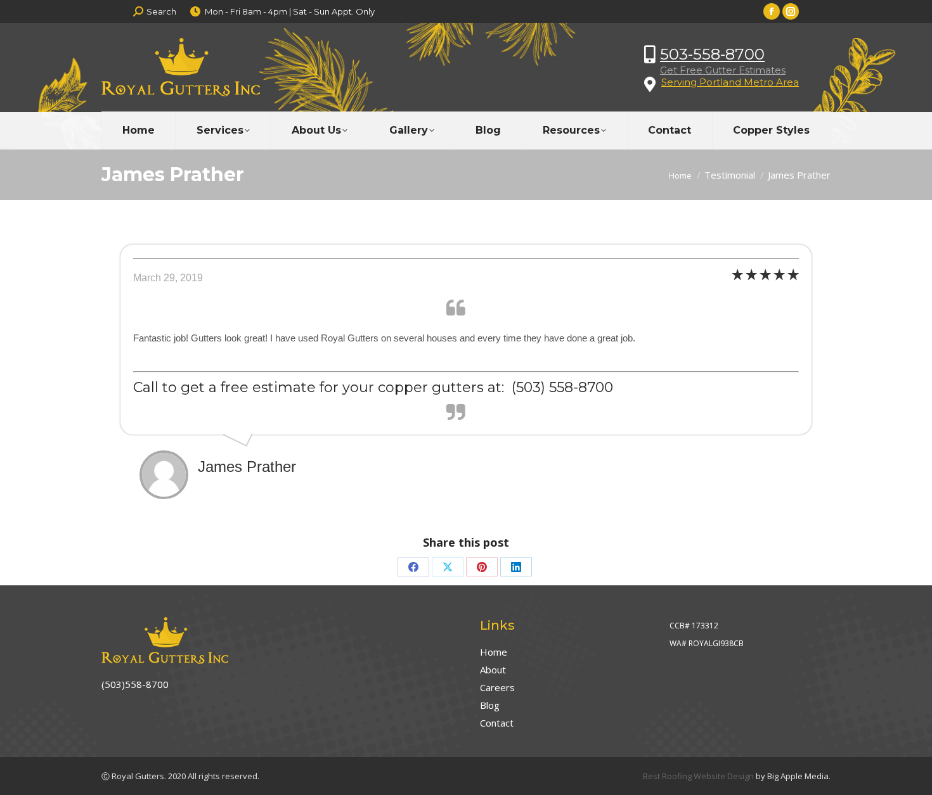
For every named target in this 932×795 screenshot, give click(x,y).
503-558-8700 (712, 54)
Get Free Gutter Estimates (723, 70)
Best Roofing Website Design (698, 776)
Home (493, 652)
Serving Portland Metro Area (730, 82)
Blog (490, 705)
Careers (497, 687)
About (493, 669)
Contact (497, 722)
